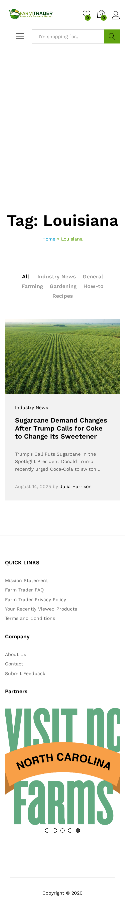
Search (112, 36)
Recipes (62, 296)
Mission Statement (26, 580)
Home (48, 239)
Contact (14, 663)
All (25, 276)
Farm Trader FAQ (24, 589)
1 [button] (47, 830)
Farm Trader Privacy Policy (35, 599)
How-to (93, 286)
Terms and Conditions (30, 618)
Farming (32, 286)
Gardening (63, 286)
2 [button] (55, 830)
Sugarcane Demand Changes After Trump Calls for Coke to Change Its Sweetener (61, 428)
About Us (15, 654)
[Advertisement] (62, 146)
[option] (62, 766)
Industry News (56, 276)
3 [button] (62, 830)
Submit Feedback (25, 673)
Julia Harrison (76, 486)
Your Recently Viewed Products (41, 609)
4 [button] (70, 830)
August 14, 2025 (33, 486)
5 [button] (78, 830)
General (93, 276)
